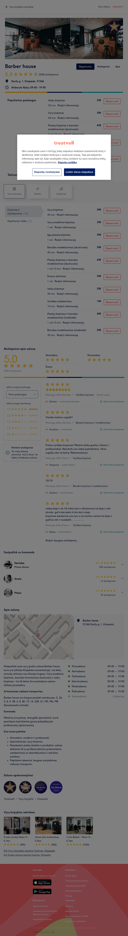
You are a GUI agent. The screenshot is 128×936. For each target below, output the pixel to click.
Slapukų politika (67, 162)
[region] (64, 157)
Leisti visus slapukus (79, 172)
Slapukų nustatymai (47, 172)
